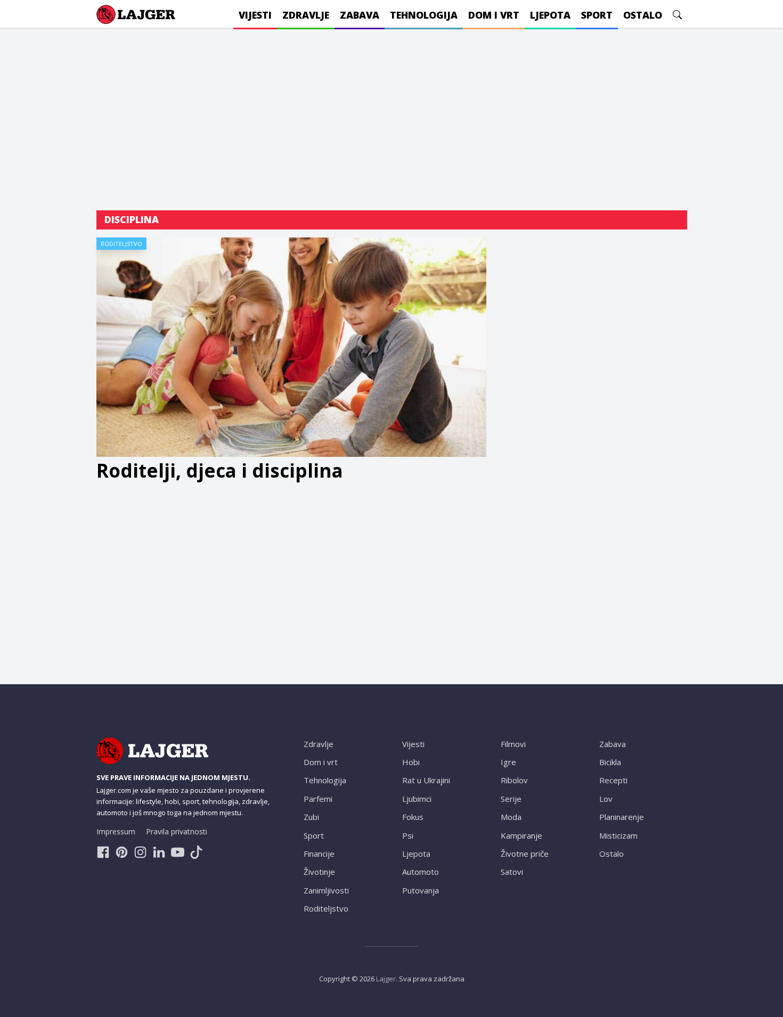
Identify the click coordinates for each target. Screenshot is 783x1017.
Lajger (386, 978)
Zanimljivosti (326, 890)
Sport (314, 835)
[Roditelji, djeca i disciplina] (291, 347)
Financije (319, 853)
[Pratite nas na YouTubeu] (177, 852)
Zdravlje (318, 744)
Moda (511, 816)
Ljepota (416, 853)
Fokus (412, 816)
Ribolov (514, 780)
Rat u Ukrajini (426, 780)
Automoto (420, 871)
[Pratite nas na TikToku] (196, 852)
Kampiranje (521, 835)
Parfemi (318, 798)
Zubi (311, 816)
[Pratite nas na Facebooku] (103, 852)
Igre (508, 762)
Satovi (512, 871)
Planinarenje (621, 816)
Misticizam (618, 835)
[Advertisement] (391, 119)
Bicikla (610, 762)
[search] (677, 14)
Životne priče (525, 853)
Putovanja (420, 890)
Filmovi (513, 744)
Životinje (319, 871)
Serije (511, 798)
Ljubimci (416, 798)
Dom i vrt (321, 762)
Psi (407, 835)
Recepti (613, 780)
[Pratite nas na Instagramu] (140, 852)
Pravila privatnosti (176, 831)
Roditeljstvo (121, 244)
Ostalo (611, 853)
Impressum (115, 831)
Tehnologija (325, 780)
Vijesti (413, 744)
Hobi (411, 762)
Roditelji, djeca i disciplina (219, 471)
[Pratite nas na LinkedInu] (159, 852)
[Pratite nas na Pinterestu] (121, 852)
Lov (606, 798)
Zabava (612, 744)
